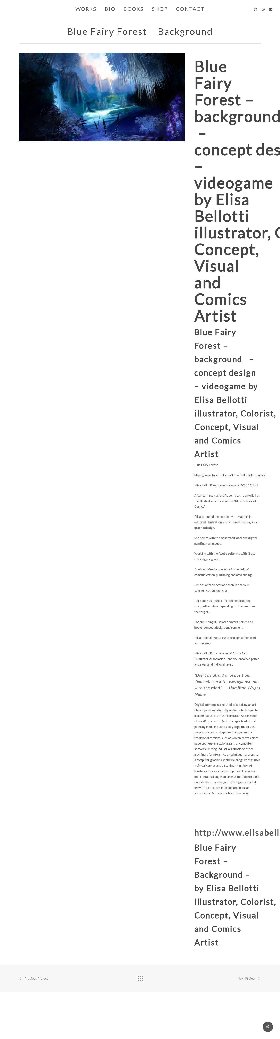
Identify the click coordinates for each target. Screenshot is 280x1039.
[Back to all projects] (140, 977)
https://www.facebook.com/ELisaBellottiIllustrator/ (229, 475)
